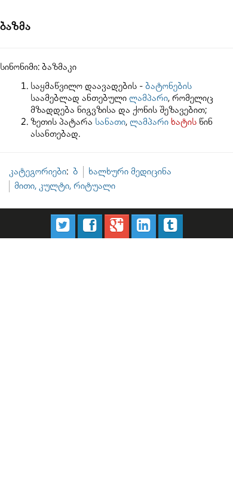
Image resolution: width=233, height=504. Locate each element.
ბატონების (168, 86)
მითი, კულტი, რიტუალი (64, 186)
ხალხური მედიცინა (129, 171)
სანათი (110, 122)
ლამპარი (148, 98)
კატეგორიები (37, 171)
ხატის (184, 122)
